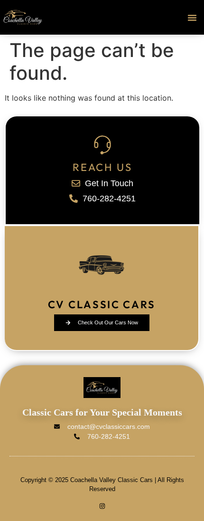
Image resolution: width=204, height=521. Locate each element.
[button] (192, 17)
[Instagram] (102, 506)
